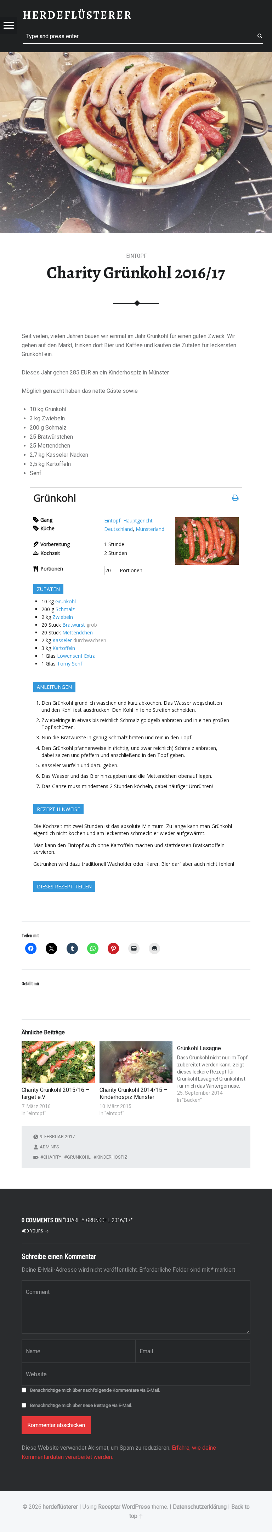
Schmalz (65, 609)
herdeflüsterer (60, 1506)
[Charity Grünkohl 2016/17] (136, 56)
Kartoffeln (63, 648)
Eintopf (112, 520)
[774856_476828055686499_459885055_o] (207, 563)
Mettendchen (77, 632)
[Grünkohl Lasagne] (213, 1072)
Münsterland (150, 529)
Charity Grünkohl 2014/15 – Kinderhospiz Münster (133, 1093)
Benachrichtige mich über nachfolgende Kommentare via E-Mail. (95, 1390)
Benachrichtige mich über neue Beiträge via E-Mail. (81, 1405)
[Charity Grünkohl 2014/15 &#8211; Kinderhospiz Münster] (136, 1062)
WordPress (136, 1506)
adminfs (49, 1146)
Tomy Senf (69, 663)
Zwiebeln (62, 617)
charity (52, 1157)
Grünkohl (65, 601)
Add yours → (35, 1231)
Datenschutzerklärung (200, 1506)
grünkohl (79, 1157)
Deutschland (118, 529)
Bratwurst (73, 624)
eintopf (136, 256)
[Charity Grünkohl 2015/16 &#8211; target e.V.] (58, 1062)
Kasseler (62, 640)
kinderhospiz (112, 1157)
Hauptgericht (138, 520)
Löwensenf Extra (76, 655)
